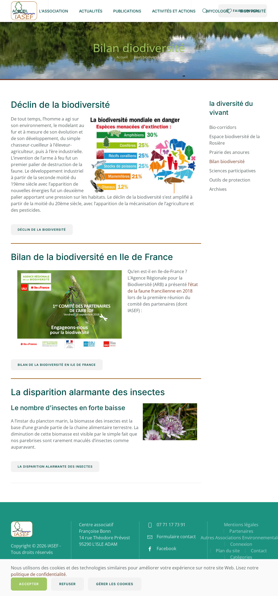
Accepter (29, 584)
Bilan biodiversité (227, 161)
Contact (259, 551)
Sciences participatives (232, 171)
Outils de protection (229, 180)
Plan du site (228, 551)
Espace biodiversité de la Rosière (234, 140)
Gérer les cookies (114, 584)
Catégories (241, 557)
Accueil (20, 11)
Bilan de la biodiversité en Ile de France (92, 257)
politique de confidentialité (38, 574)
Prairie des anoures (229, 152)
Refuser (67, 584)
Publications (127, 11)
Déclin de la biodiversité (60, 104)
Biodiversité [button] (253, 11)
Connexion (241, 544)
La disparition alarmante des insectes (88, 392)
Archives (218, 189)
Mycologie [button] (217, 11)
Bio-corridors (222, 127)
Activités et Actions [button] (173, 11)
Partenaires (241, 531)
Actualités (90, 11)
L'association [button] (53, 11)
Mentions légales (241, 525)
